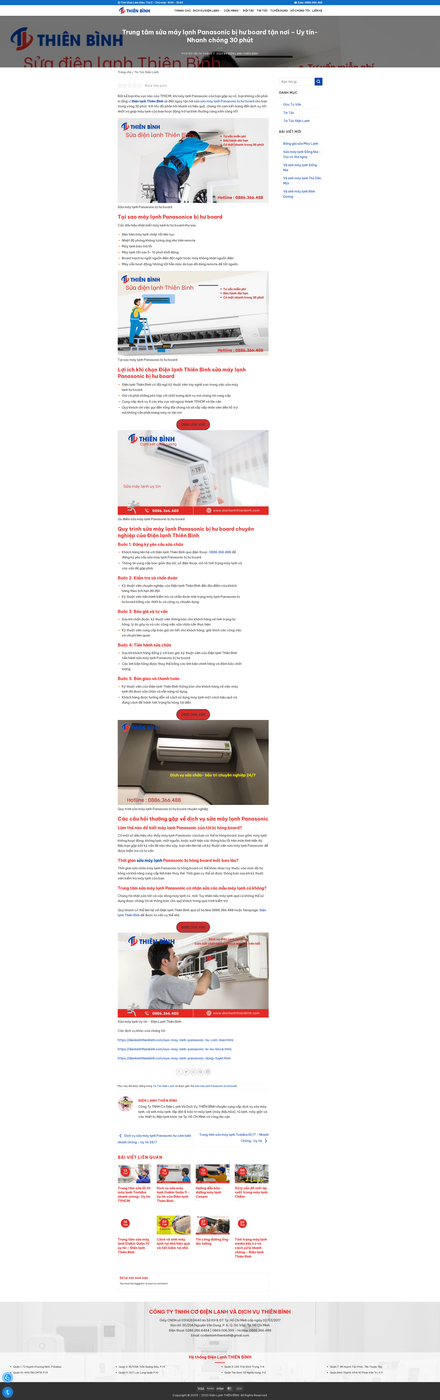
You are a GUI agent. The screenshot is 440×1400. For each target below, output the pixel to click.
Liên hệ (317, 10)
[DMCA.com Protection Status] (220, 1345)
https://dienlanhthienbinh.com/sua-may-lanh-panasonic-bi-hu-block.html (174, 1049)
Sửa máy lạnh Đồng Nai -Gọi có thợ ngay (302, 154)
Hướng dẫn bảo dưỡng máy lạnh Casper (208, 1192)
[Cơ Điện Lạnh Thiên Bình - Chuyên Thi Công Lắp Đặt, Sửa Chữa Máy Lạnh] (135, 10)
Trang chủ (182, 10)
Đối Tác (248, 10)
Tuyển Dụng (279, 10)
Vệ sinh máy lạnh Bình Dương (299, 193)
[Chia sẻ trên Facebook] (179, 1072)
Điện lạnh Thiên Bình (147, 101)
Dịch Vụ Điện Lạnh (206, 10)
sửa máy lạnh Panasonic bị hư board (227, 101)
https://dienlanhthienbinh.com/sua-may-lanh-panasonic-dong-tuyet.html (174, 1058)
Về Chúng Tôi (300, 10)
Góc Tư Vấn (292, 104)
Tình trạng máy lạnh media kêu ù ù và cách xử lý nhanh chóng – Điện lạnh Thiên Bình (251, 1247)
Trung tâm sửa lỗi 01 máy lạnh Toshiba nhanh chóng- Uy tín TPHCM (134, 1194)
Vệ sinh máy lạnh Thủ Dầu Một (302, 180)
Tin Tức (262, 10)
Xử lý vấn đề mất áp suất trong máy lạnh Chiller (251, 1192)
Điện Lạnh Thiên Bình (243, 53)
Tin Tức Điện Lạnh (146, 72)
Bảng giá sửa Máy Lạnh (300, 144)
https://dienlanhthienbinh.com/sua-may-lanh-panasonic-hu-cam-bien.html (175, 1040)
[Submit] (318, 82)
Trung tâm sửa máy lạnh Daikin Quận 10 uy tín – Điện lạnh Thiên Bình (133, 1245)
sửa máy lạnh (149, 860)
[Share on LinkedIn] (207, 1072)
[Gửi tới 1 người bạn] (193, 1072)
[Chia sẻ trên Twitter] (186, 1072)
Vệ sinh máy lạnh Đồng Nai (300, 167)
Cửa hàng (231, 10)
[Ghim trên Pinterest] (200, 1072)
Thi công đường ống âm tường (212, 1241)
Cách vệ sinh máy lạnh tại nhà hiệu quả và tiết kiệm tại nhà (173, 1243)
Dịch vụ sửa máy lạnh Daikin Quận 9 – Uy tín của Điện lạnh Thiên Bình (173, 1194)
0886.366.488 (193, 424)
